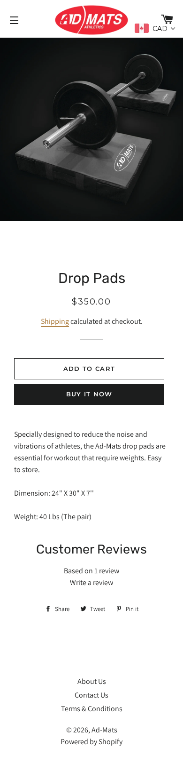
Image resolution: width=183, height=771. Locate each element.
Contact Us (91, 695)
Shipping (55, 321)
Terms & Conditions (91, 709)
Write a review (91, 582)
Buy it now (89, 394)
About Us (91, 681)
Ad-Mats (104, 730)
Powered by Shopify (91, 742)
